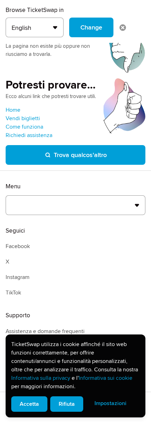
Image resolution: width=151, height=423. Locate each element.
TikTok (13, 292)
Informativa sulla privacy (40, 378)
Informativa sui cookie (105, 378)
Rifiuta (67, 404)
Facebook (18, 246)
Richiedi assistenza (29, 135)
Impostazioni (110, 403)
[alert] (75, 375)
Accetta (29, 404)
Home (13, 109)
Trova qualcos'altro (80, 155)
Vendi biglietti (23, 118)
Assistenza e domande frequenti (45, 331)
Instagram (17, 277)
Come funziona (24, 126)
